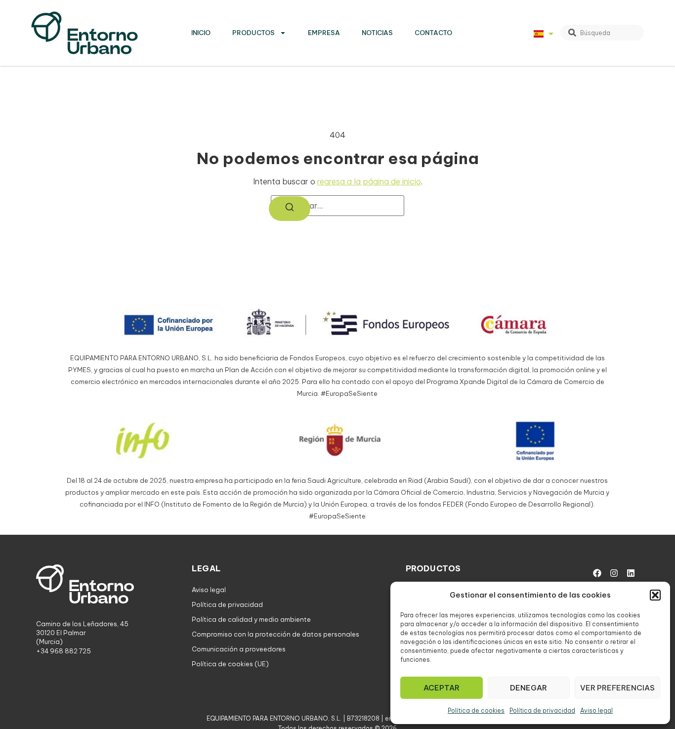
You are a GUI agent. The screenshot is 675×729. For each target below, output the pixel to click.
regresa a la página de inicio (369, 181)
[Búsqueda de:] (337, 205)
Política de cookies (476, 710)
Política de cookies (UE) (230, 664)
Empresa (324, 33)
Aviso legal (596, 710)
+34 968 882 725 (63, 651)
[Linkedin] (630, 572)
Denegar (528, 687)
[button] (655, 595)
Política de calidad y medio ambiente (251, 619)
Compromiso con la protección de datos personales (275, 634)
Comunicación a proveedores (239, 649)
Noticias (377, 33)
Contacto (433, 33)
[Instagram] (613, 572)
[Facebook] (597, 572)
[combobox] (602, 33)
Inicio (201, 33)
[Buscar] (289, 208)
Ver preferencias (617, 687)
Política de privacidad (542, 710)
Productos (253, 33)
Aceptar (441, 687)
